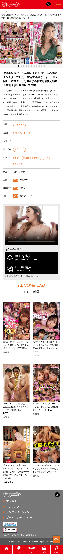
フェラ (18, 164)
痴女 (17, 158)
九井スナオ (8, 482)
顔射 (46, 158)
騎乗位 (26, 158)
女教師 (37, 158)
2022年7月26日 (21, 133)
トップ (4, 12)
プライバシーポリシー (19, 517)
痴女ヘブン (19, 149)
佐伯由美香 (19, 124)
